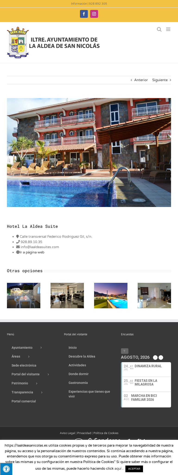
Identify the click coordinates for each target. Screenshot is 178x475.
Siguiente (160, 80)
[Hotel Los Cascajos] (67, 285)
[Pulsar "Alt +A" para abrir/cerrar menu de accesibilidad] (6, 469)
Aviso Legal (67, 433)
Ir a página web (32, 252)
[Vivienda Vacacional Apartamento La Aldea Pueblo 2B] (154, 285)
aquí (117, 468)
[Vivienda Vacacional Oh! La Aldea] (23, 285)
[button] (10, 295)
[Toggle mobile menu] (168, 29)
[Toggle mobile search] (159, 29)
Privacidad (84, 433)
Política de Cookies (105, 433)
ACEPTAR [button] (134, 468)
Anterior (141, 80)
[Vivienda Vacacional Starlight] (110, 285)
